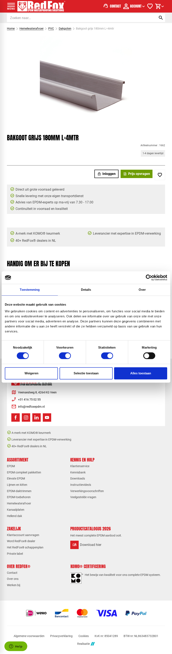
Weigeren (31, 373)
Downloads (77, 478)
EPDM (11, 466)
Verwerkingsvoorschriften (87, 491)
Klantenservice (79, 466)
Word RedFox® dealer (21, 541)
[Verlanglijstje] (150, 6)
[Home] (41, 6)
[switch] (65, 355)
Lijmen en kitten (17, 484)
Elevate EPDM (16, 478)
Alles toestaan (140, 373)
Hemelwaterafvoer (32, 28)
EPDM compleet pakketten (24, 472)
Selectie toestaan (86, 373)
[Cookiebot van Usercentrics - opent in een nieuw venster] (148, 277)
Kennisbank (78, 472)
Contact (12, 572)
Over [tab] (142, 289)
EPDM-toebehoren (19, 497)
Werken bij (13, 585)
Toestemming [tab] (30, 289)
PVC (51, 28)
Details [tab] (86, 289)
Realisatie (83, 643)
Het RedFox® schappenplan (25, 547)
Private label (15, 553)
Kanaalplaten (15, 509)
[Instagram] (26, 417)
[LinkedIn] (36, 417)
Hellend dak (14, 516)
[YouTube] (47, 417)
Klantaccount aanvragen (23, 535)
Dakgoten (65, 28)
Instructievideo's (80, 484)
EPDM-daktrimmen (19, 491)
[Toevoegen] (160, 175)
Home (11, 28)
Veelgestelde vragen (83, 497)
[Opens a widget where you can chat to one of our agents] (15, 646)
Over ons (12, 578)
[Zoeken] (161, 18)
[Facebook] (15, 417)
